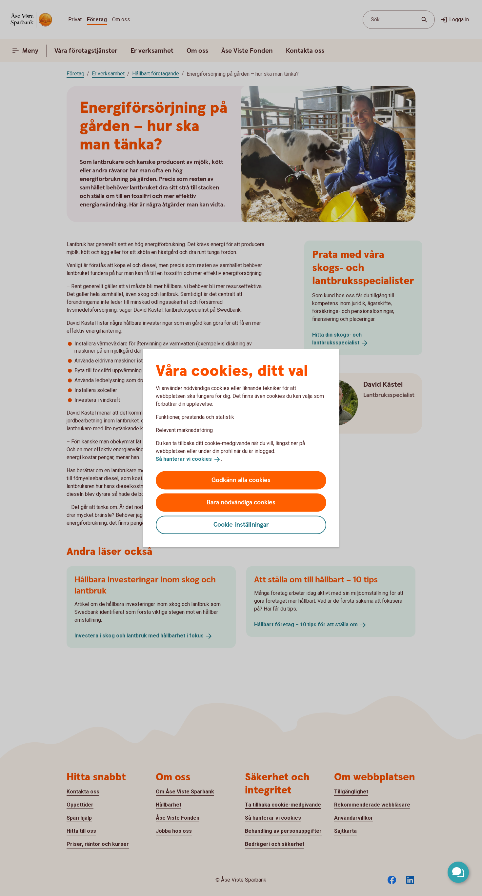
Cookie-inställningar (241, 524)
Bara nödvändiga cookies (241, 502)
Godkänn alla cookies (241, 480)
